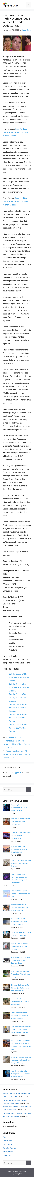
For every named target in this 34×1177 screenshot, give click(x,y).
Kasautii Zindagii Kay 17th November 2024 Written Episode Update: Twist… (16, 754)
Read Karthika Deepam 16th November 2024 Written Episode (15, 132)
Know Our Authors (9, 1148)
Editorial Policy (8, 1144)
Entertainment (12, 737)
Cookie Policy (7, 1141)
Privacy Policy (8, 1152)
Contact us (7, 1155)
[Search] (28, 789)
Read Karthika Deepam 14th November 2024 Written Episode (15, 201)
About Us (6, 1137)
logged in (17, 772)
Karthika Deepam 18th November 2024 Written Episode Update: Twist (16, 744)
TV (19, 737)
